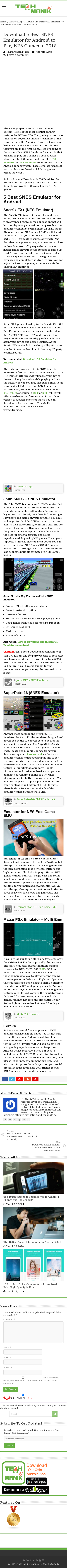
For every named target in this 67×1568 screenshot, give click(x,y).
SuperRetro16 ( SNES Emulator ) (36, 799)
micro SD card (33, 754)
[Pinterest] (37, 1560)
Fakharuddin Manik (18, 51)
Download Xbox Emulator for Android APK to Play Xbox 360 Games (46, 1146)
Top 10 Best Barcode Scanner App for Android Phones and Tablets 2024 (31, 1198)
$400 (45, 392)
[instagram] (43, 1560)
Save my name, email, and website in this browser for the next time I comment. (30, 1380)
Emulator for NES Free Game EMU (37, 907)
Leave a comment (18, 54)
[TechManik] (33, 8)
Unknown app (25, 486)
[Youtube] (40, 1560)
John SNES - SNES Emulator (32, 680)
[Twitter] (33, 1560)
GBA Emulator (27, 162)
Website (7, 1367)
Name (7, 1347)
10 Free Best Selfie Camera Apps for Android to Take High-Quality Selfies (31, 1285)
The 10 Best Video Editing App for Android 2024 (32, 1241)
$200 (35, 392)
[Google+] (27, 1560)
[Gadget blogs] (13, 1517)
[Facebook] (31, 1560)
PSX (42, 969)
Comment (9, 1319)
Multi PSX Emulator (28, 1014)
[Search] (54, 1414)
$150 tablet (10, 392)
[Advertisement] (33, 92)
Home (3, 21)
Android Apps (16, 21)
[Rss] (24, 1560)
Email (7, 1357)
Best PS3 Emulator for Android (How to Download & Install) (22, 1135)
